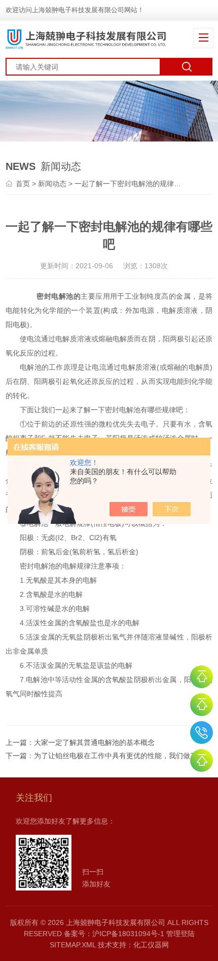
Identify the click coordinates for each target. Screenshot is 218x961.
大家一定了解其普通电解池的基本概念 (94, 742)
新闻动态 (52, 184)
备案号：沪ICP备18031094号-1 (114, 934)
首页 (23, 184)
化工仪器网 (151, 945)
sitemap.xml (73, 945)
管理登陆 (180, 934)
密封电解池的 (59, 296)
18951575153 (201, 732)
